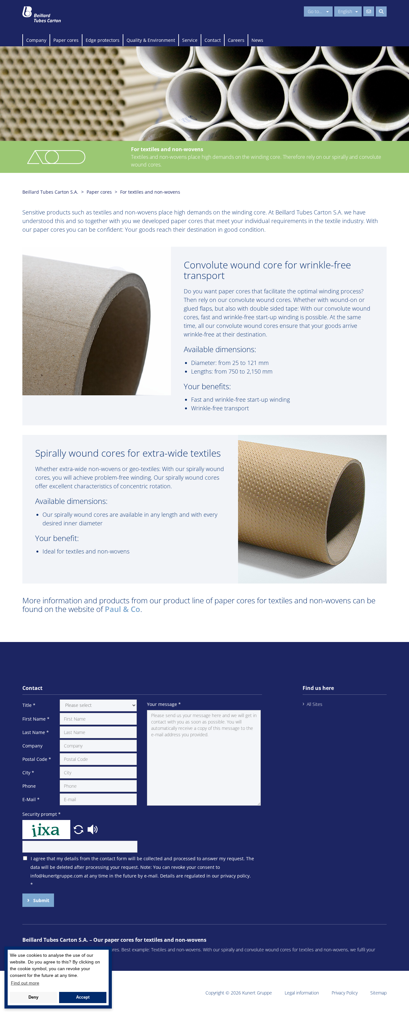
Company (36, 40)
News (257, 40)
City (28, 772)
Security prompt (41, 814)
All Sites (314, 704)
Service (189, 40)
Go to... (315, 11)
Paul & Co (122, 609)
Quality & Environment (151, 40)
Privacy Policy (345, 993)
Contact (212, 40)
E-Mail (31, 799)
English (345, 11)
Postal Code (36, 759)
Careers (236, 40)
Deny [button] (33, 997)
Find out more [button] (25, 983)
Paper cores (66, 40)
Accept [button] (82, 997)
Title (28, 705)
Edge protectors (103, 40)
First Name (36, 719)
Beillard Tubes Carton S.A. (50, 192)
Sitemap (378, 993)
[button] (79, 829)
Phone (29, 786)
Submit (40, 900)
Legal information (302, 993)
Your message (164, 704)
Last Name (35, 732)
